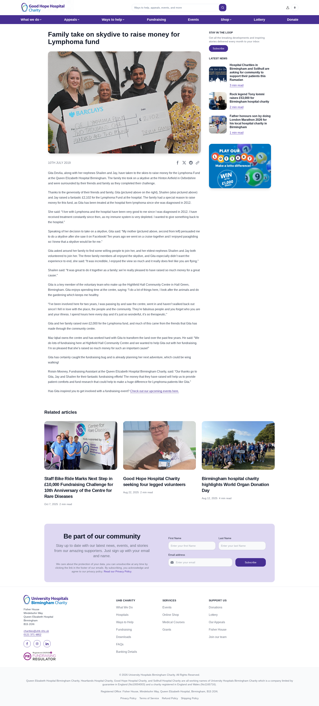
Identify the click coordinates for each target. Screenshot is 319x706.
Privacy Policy (128, 698)
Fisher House (218, 629)
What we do (30, 19)
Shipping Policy (190, 698)
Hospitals (122, 614)
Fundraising (156, 19)
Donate (292, 19)
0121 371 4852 (32, 634)
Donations (215, 607)
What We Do (124, 607)
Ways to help (112, 19)
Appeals (70, 19)
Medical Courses (173, 622)
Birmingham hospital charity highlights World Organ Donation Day (235, 484)
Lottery (259, 19)
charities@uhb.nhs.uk (36, 630)
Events (193, 19)
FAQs (120, 644)
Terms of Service (149, 698)
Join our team (218, 637)
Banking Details (126, 651)
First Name (174, 538)
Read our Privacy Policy (117, 571)
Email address (176, 554)
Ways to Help (124, 622)
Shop (225, 19)
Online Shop (170, 614)
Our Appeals (217, 622)
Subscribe (218, 48)
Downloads (123, 637)
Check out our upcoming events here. (154, 391)
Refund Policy (170, 698)
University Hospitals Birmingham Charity (151, 674)
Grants (166, 629)
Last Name (225, 538)
